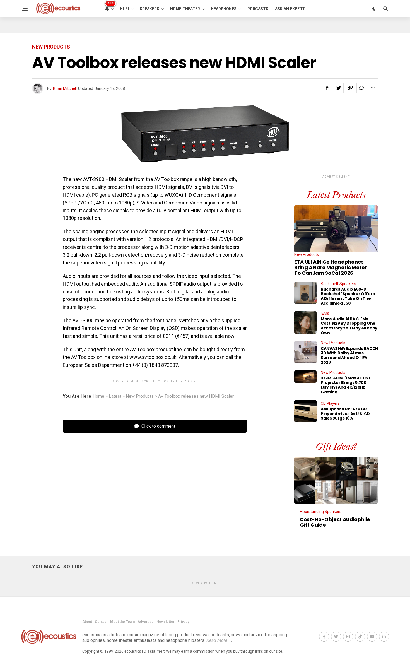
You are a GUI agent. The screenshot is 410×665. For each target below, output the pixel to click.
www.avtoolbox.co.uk (153, 357)
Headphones (224, 8)
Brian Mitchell (65, 88)
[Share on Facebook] (327, 88)
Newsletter (165, 622)
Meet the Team (122, 622)
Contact (101, 622)
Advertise (146, 622)
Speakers (149, 8)
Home (98, 396)
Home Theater (185, 8)
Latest (115, 396)
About (87, 622)
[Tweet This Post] (339, 88)
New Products (140, 396)
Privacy (183, 622)
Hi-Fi (124, 8)
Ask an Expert (290, 8)
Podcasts (257, 8)
